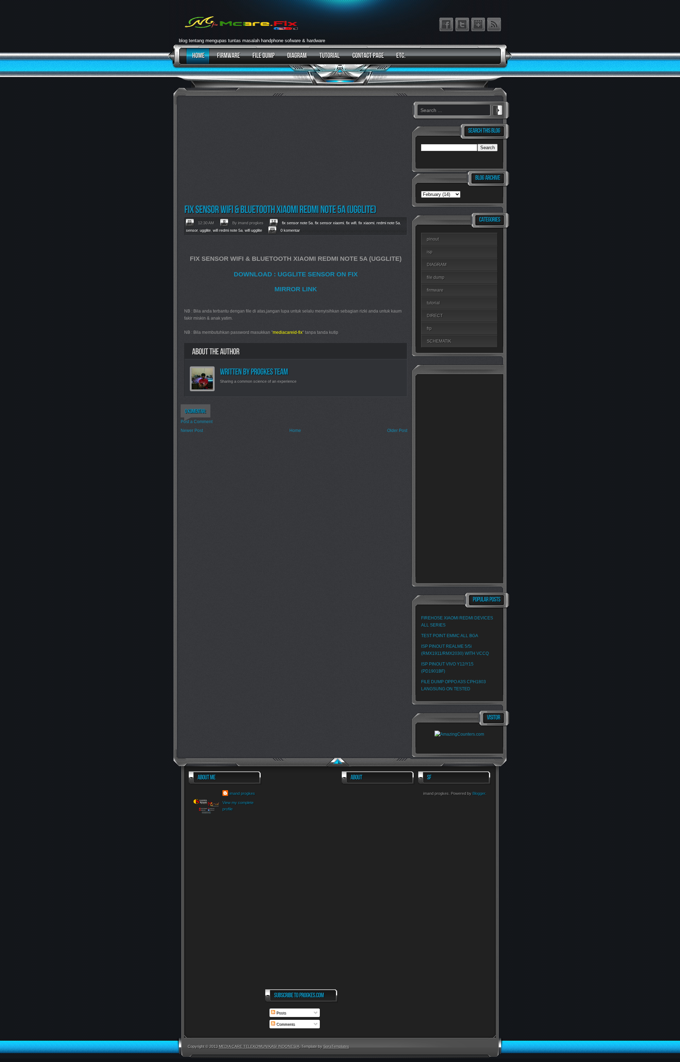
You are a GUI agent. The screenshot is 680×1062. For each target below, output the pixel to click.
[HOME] (196, 59)
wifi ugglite (253, 230)
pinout (433, 239)
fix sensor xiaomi (329, 223)
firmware (435, 290)
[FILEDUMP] (261, 59)
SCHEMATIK (439, 341)
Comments (285, 1024)
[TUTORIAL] (328, 59)
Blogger (478, 793)
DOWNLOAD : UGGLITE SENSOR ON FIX (296, 274)
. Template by (324, 1046)
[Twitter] (462, 24)
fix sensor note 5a (297, 223)
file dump (435, 277)
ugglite (205, 230)
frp (429, 328)
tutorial (433, 302)
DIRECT (435, 315)
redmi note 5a (388, 223)
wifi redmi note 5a (228, 230)
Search (498, 109)
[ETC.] (399, 59)
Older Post (397, 430)
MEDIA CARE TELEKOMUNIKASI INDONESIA (259, 1046)
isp (429, 251)
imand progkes (242, 793)
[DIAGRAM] (295, 59)
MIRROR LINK (295, 289)
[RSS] (494, 24)
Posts (280, 1013)
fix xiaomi (366, 223)
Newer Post (192, 430)
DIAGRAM (437, 264)
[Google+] (478, 24)
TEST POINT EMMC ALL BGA (449, 635)
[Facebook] (446, 24)
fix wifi (351, 223)
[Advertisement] (294, 151)
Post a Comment (196, 421)
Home (295, 430)
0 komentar (290, 230)
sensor (192, 230)
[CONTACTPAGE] (366, 59)
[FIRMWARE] (227, 59)
